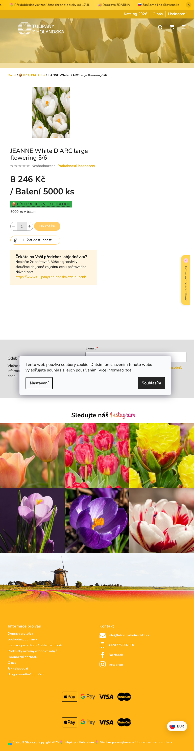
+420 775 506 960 (121, 645)
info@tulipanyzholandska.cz (129, 635)
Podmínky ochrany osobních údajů (32, 651)
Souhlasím (151, 383)
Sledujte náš (90, 415)
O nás (158, 13)
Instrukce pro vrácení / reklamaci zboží (35, 645)
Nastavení (39, 383)
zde (128, 370)
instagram (116, 665)
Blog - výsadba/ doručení (26, 674)
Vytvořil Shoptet (25, 742)
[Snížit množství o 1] (14, 226)
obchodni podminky (22, 639)
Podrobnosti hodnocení (76, 165)
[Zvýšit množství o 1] (30, 226)
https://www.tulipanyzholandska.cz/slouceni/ (50, 277)
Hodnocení (177, 13)
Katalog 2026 (135, 13)
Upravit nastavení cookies (153, 742)
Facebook (116, 655)
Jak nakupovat (18, 668)
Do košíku (47, 226)
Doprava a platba (20, 634)
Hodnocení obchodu (23, 657)
